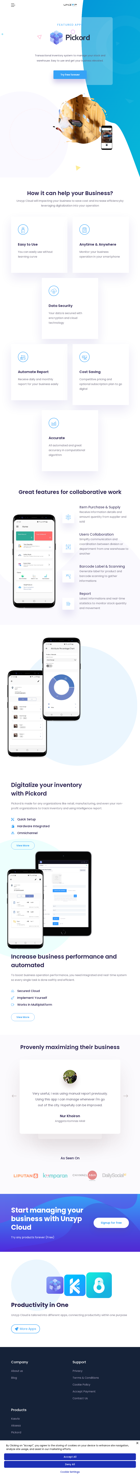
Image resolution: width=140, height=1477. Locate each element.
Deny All (70, 1464)
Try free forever (70, 74)
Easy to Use (28, 244)
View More (22, 845)
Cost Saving (90, 371)
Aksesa (16, 1426)
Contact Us (80, 1398)
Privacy (77, 1371)
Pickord (16, 1432)
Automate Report (33, 371)
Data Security (61, 305)
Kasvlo (15, 1419)
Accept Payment (84, 1391)
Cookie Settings (70, 1472)
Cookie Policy (81, 1385)
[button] (13, 1097)
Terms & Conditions (86, 1378)
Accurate (57, 438)
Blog (14, 1378)
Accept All (70, 1457)
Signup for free (111, 1223)
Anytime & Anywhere (97, 244)
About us (17, 1371)
